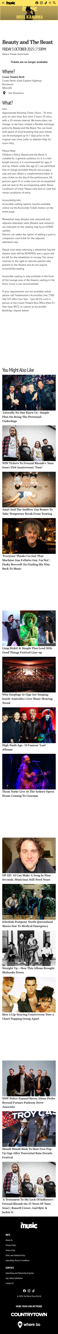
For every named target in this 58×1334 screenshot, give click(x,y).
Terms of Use (10, 1250)
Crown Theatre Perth (13, 77)
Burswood (7, 84)
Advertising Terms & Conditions (17, 1260)
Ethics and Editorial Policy (15, 1255)
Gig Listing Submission (14, 1278)
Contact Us (10, 1283)
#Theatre (13, 54)
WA (4, 88)
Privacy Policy (11, 1245)
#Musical (5, 54)
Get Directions (16, 93)
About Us (9, 1240)
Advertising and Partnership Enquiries (20, 1273)
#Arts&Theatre (23, 54)
